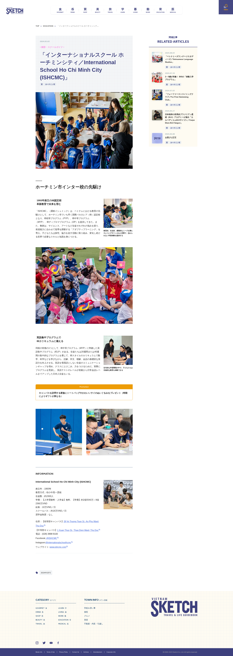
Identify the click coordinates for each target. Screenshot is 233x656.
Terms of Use (51, 652)
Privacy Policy (63, 652)
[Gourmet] (60, 10)
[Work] (148, 10)
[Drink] (72, 10)
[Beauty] (97, 10)
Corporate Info (111, 652)
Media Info (39, 652)
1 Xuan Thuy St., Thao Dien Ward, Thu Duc (78, 530)
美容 (86, 620)
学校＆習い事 (89, 608)
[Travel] (110, 10)
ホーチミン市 (50, 84)
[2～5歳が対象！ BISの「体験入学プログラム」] (157, 77)
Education (48, 26)
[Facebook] (58, 642)
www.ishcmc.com (58, 547)
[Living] (135, 10)
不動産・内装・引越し (93, 624)
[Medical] (173, 10)
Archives (86, 652)
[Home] (14, 10)
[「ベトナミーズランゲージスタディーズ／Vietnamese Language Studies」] (157, 57)
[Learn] (122, 10)
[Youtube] (51, 642)
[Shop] (85, 10)
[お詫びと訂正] (157, 138)
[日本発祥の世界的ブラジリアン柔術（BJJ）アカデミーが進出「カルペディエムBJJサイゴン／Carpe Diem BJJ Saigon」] (157, 115)
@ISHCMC (51, 538)
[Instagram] (37, 642)
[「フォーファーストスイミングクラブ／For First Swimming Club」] (157, 95)
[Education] (160, 10)
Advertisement (97, 652)
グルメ (87, 616)
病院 (86, 612)
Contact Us (75, 652)
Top (37, 26)
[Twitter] (44, 642)
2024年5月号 (46, 573)
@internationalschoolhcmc (58, 542)
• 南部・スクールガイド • (52, 47)
